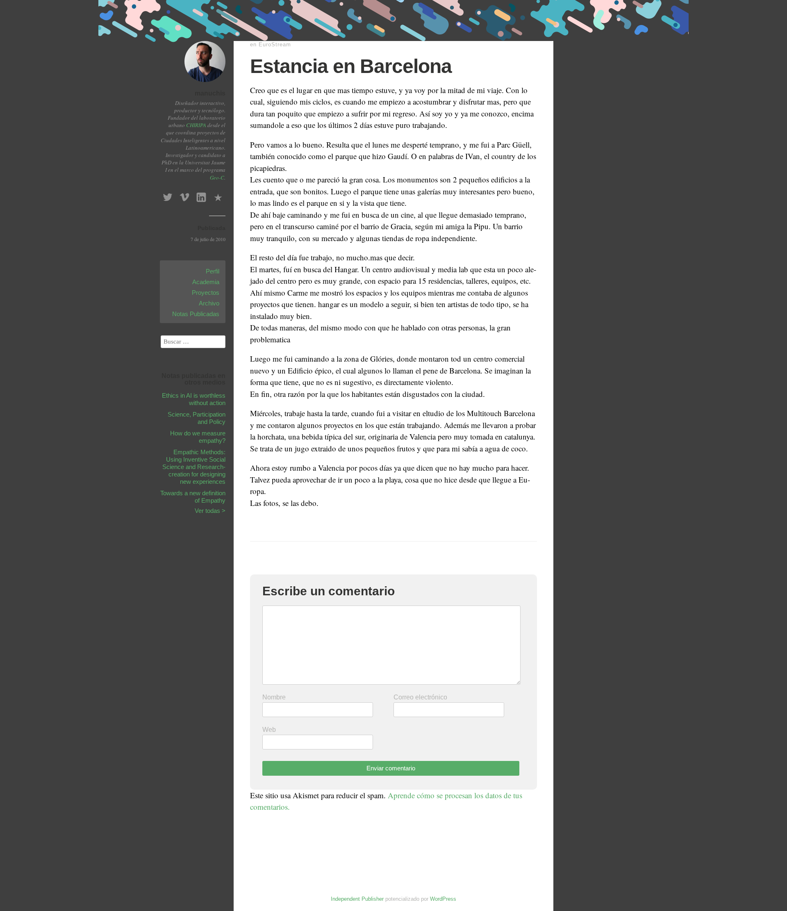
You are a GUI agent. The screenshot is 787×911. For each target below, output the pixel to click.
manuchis (210, 93)
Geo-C (217, 177)
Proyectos (205, 292)
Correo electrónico (420, 697)
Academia (205, 281)
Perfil (212, 271)
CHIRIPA (196, 125)
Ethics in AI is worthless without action (193, 399)
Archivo (209, 303)
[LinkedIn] (201, 195)
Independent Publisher (357, 899)
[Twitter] (167, 195)
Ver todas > (210, 510)
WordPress (443, 899)
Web (269, 729)
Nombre (274, 697)
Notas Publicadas (195, 313)
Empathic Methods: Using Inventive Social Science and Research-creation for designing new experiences (193, 467)
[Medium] (218, 195)
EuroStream (275, 44)
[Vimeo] (184, 195)
